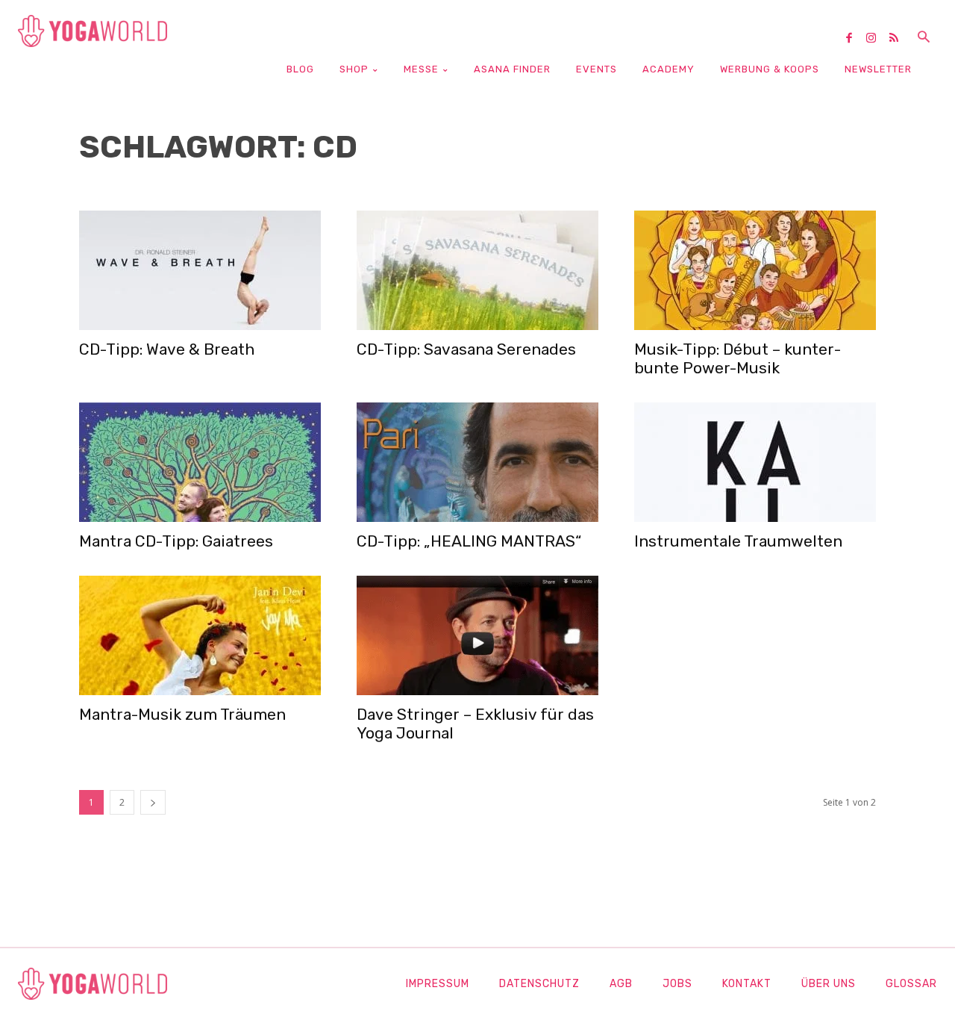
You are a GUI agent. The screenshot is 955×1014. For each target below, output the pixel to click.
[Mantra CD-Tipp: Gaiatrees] (200, 462)
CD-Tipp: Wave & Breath (166, 349)
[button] (923, 38)
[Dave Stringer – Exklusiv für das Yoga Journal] (477, 635)
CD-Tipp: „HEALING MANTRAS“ (469, 541)
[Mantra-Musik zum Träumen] (200, 635)
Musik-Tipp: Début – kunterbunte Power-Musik (737, 358)
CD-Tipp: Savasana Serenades (466, 349)
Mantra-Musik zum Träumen (182, 714)
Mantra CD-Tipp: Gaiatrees (176, 541)
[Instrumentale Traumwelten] (755, 462)
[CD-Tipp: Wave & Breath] (200, 270)
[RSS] (899, 39)
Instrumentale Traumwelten (738, 541)
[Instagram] (876, 39)
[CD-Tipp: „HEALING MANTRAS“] (477, 462)
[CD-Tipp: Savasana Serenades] (477, 270)
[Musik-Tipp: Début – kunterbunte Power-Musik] (755, 270)
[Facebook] (854, 39)
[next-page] (153, 802)
